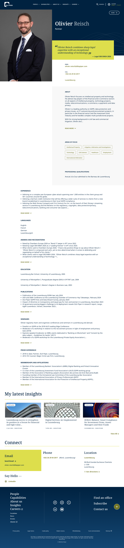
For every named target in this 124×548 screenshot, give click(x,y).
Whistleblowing (76, 531)
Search (101, 4)
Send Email (9, 461)
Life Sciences (83, 152)
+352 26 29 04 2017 (72, 74)
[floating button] (117, 507)
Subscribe (100, 503)
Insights (66, 4)
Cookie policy (45, 531)
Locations (13, 513)
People (35, 4)
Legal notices (30, 531)
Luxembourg (70, 80)
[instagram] (62, 502)
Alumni (12, 522)
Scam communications (94, 531)
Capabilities (45, 4)
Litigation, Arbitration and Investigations (98, 147)
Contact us (101, 509)
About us (56, 4)
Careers (74, 4)
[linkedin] (55, 509)
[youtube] (62, 509)
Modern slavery (61, 531)
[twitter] (69, 502)
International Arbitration (74, 158)
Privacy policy (16, 531)
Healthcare (95, 152)
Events (12, 519)
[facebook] (55, 502)
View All (114, 434)
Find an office (103, 498)
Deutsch (119, 5)
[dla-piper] (9, 4)
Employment (107, 152)
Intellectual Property (73, 147)
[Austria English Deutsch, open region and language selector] (109, 4)
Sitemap (108, 531)
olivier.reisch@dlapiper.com (76, 66)
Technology (70, 152)
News (12, 516)
